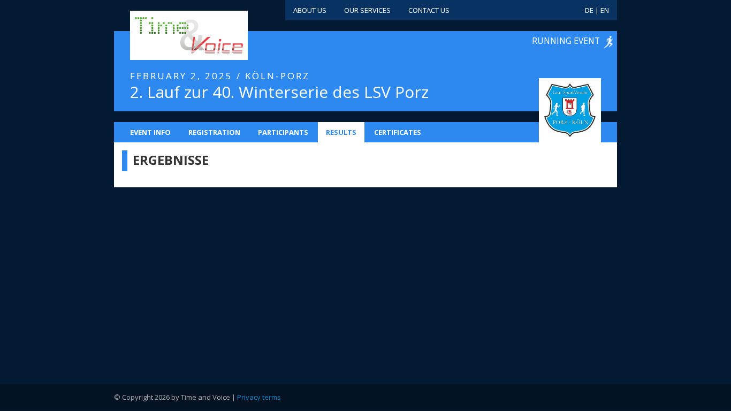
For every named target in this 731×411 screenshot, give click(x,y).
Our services (367, 10)
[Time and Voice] (173, 36)
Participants (283, 132)
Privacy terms (259, 397)
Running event (566, 41)
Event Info (150, 132)
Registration (214, 132)
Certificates (397, 132)
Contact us (429, 10)
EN (604, 10)
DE (589, 10)
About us (309, 10)
